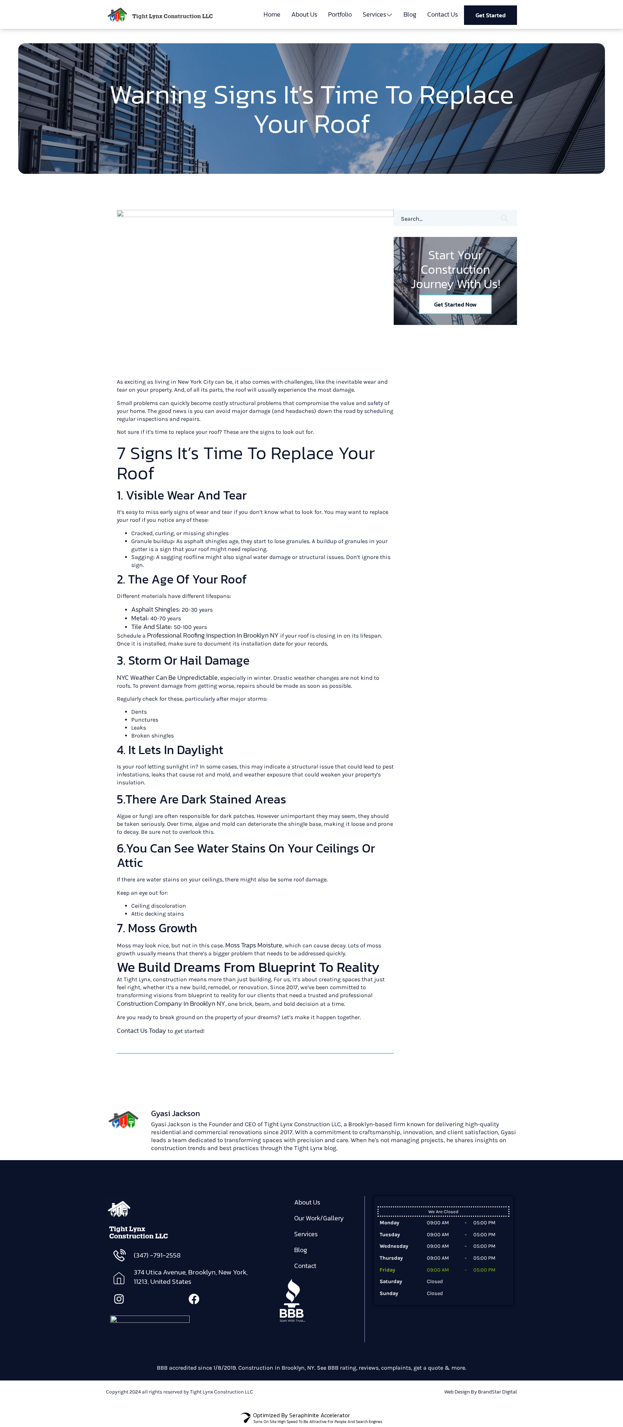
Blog (409, 14)
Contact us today (141, 1030)
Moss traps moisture (253, 945)
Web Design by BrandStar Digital (480, 1392)
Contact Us (442, 14)
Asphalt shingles (155, 609)
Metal (139, 618)
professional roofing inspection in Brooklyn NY (213, 635)
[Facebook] (194, 1299)
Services (374, 14)
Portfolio (340, 14)
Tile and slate (151, 626)
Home (272, 14)
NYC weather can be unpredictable (167, 677)
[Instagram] (119, 1299)
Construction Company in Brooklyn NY (171, 1003)
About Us (304, 14)
